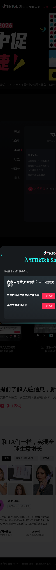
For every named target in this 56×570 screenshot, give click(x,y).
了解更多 (48, 295)
